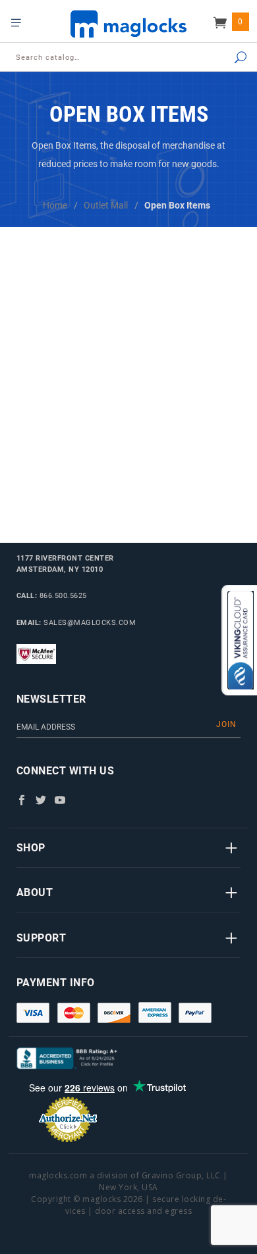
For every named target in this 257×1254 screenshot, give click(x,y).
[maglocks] (128, 23)
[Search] (226, 58)
